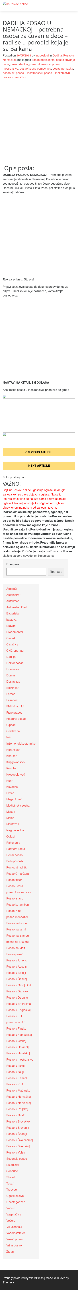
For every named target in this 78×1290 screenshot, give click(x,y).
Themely (8, 1282)
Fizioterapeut (14, 712)
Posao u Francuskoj (19, 1035)
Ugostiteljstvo (15, 1196)
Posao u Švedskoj (18, 1146)
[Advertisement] (39, 124)
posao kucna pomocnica (35, 68)
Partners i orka (15, 849)
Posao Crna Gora (17, 873)
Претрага (12, 564)
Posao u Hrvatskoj (18, 1053)
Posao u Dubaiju (17, 997)
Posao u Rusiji (15, 1115)
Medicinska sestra (18, 805)
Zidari (10, 1251)
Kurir (9, 780)
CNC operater (15, 650)
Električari (12, 688)
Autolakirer (13, 595)
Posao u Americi (17, 960)
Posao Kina (13, 911)
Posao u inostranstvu (19, 1059)
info (8, 737)
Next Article (39, 465)
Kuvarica (12, 787)
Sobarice (12, 1171)
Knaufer (11, 756)
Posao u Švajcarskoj (19, 1140)
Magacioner (14, 799)
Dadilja (57, 55)
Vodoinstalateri (16, 1233)
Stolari (10, 1177)
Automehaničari (16, 607)
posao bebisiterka (43, 60)
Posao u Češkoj (16, 979)
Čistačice (12, 644)
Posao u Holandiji (17, 1047)
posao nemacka (63, 68)
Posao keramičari (17, 904)
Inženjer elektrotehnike (21, 743)
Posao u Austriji (16, 966)
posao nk (9, 73)
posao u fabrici (15, 1022)
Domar (10, 675)
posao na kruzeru (17, 942)
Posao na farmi (16, 929)
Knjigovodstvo (15, 762)
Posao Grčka (14, 886)
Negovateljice (15, 830)
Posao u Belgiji (16, 973)
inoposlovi (42, 55)
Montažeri (12, 824)
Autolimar (12, 601)
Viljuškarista (14, 1227)
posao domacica (40, 64)
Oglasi (10, 836)
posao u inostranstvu (29, 73)
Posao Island (14, 898)
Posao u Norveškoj (18, 1103)
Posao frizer (14, 880)
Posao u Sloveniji (17, 1127)
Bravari (11, 626)
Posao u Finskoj (16, 1028)
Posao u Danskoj (17, 991)
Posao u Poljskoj (17, 1109)
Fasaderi (12, 700)
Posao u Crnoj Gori (18, 985)
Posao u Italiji (15, 1072)
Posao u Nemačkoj (18, 1096)
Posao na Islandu (17, 935)
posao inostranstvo (18, 892)
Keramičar (13, 750)
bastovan (12, 619)
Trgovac (11, 1189)
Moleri (10, 818)
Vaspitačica (13, 1214)
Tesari (10, 1183)
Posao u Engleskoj (18, 1010)
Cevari (10, 638)
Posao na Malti (16, 948)
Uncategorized (15, 1202)
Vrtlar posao (14, 1245)
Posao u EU (14, 1016)
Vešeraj (11, 1220)
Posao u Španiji (16, 1134)
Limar (10, 793)
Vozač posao (14, 1239)
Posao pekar (14, 954)
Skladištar (12, 1165)
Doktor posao (15, 663)
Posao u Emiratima (18, 1004)
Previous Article (39, 452)
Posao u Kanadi (16, 1078)
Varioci (10, 1208)
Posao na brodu (16, 923)
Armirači (11, 588)
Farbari (10, 694)
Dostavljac (13, 681)
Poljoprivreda (15, 861)
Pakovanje (13, 842)
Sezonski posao (16, 1158)
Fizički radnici (15, 706)
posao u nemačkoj (14, 77)
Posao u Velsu (15, 1152)
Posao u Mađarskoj (18, 1090)
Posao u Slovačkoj (18, 1121)
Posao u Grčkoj (16, 1041)
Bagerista (12, 613)
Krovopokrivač (15, 774)
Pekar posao (14, 855)
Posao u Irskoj (15, 1065)
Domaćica (12, 669)
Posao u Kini (14, 1084)
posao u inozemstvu (57, 73)
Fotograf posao (16, 719)
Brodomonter (14, 632)
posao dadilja (19, 64)
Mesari (10, 811)
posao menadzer (17, 917)
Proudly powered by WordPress (23, 1278)
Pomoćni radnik (16, 867)
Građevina (13, 731)
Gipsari (11, 725)
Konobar (11, 768)
